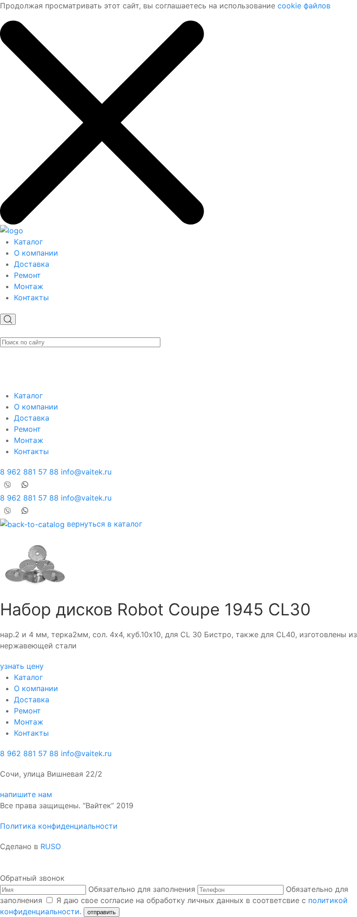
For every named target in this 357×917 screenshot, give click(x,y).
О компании (36, 252)
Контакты (31, 297)
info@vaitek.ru (86, 471)
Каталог (28, 241)
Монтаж (28, 286)
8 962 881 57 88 (29, 471)
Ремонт (27, 275)
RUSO (50, 846)
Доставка (31, 264)
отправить (101, 912)
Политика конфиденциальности (59, 826)
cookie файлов (304, 5)
